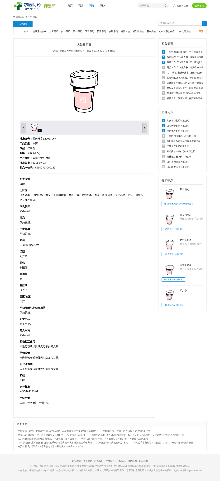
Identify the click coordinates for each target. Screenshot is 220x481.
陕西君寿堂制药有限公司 (72, 50)
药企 (81, 5)
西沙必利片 (185, 240)
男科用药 (77, 31)
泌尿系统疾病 (39, 31)
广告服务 (110, 461)
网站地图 (132, 461)
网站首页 (76, 461)
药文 (102, 5)
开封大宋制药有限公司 (173, 279)
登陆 (179, 5)
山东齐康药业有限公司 (178, 161)
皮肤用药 (113, 31)
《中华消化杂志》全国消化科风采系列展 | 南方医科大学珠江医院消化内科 (55, 442)
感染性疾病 (138, 31)
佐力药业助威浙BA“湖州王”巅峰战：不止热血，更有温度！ (47, 438)
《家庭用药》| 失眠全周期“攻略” (112, 442)
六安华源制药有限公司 (178, 120)
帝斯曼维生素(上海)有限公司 (181, 151)
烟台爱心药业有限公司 (173, 305)
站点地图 (143, 461)
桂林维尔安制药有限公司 (179, 156)
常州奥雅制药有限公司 (178, 131)
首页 (70, 5)
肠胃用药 (101, 31)
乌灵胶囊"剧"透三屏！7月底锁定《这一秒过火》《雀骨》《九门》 (51, 446)
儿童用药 (53, 31)
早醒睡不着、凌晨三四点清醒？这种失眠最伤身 (126, 431)
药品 (92, 5)
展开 (201, 31)
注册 (185, 5)
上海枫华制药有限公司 (178, 125)
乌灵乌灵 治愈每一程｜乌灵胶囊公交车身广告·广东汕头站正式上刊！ (52, 435)
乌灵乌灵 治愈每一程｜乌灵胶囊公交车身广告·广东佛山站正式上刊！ (115, 438)
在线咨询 (199, 5)
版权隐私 (121, 461)
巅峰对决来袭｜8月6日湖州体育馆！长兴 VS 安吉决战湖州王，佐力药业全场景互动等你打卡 (137, 435)
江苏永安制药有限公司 (178, 146)
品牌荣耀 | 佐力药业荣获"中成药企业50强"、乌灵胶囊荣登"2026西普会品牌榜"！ (58, 431)
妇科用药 (65, 31)
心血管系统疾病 (167, 31)
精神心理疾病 (184, 31)
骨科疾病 (151, 31)
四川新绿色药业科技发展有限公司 (184, 141)
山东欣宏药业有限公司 (178, 167)
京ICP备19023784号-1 (115, 466)
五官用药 (89, 31)
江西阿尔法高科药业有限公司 (181, 136)
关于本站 (87, 461)
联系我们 (98, 461)
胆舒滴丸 (184, 189)
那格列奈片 (185, 214)
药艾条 (183, 290)
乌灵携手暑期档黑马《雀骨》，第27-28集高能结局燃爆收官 (163, 442)
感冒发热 (125, 31)
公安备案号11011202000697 (89, 466)
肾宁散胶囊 (185, 265)
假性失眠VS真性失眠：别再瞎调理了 (185, 77)
